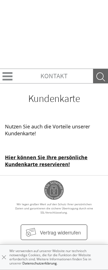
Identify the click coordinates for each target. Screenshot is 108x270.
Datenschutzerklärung (39, 263)
